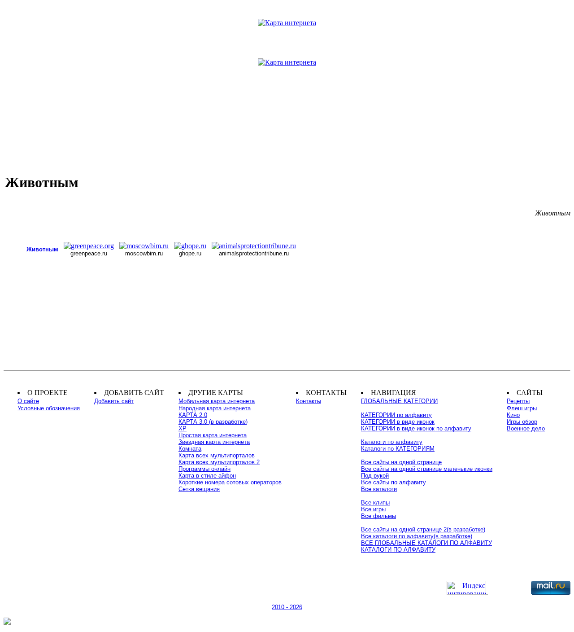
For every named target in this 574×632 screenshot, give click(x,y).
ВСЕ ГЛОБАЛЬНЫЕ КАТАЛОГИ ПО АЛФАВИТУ (426, 543)
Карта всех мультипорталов (216, 455)
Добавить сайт (114, 401)
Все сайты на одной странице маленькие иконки (426, 468)
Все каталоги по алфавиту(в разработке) (416, 536)
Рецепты (518, 401)
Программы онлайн (204, 468)
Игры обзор (522, 421)
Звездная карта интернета (214, 442)
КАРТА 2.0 (192, 415)
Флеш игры (522, 408)
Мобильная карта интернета (216, 401)
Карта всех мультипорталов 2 (219, 462)
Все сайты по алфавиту (393, 482)
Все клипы (375, 502)
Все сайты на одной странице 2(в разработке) (423, 529)
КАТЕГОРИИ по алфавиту (396, 415)
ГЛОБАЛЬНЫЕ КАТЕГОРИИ (399, 401)
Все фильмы (378, 516)
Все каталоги (379, 489)
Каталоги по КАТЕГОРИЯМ (398, 448)
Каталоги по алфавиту (391, 442)
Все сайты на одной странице (401, 462)
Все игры (373, 509)
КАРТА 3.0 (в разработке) (213, 421)
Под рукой (375, 475)
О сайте (28, 401)
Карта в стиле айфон (207, 475)
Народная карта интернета (214, 408)
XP (182, 428)
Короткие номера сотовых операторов (230, 482)
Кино (513, 415)
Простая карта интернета (212, 435)
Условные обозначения (48, 408)
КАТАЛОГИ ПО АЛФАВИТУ (398, 549)
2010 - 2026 (287, 607)
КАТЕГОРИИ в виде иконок (398, 421)
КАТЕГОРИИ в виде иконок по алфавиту (416, 428)
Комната (189, 448)
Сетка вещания (199, 489)
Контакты (308, 401)
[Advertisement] (287, 103)
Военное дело (526, 428)
